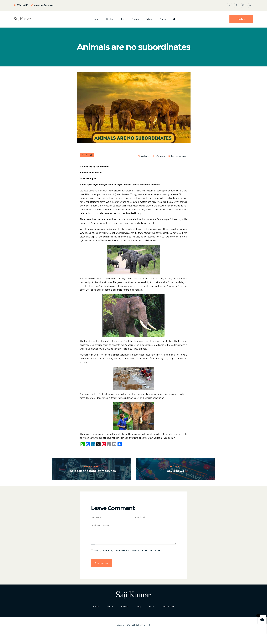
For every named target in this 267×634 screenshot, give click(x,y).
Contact (163, 19)
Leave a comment (179, 156)
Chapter (124, 606)
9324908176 (22, 5)
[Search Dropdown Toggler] (174, 19)
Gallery (149, 19)
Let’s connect (168, 606)
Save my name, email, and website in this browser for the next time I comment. (128, 550)
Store (151, 606)
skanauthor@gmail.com (44, 5)
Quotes (135, 19)
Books (109, 19)
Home (96, 19)
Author (110, 606)
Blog (122, 19)
